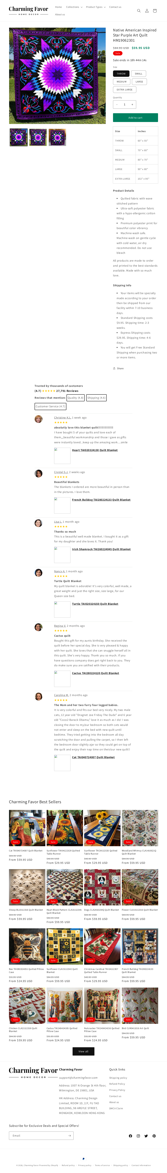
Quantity (117, 97)
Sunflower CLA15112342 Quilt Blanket (62, 971)
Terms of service (102, 1165)
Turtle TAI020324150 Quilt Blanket (95, 604)
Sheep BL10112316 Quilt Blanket (26, 909)
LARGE (139, 81)
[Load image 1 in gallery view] (19, 137)
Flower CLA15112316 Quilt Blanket (140, 909)
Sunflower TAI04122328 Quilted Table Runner (63, 852)
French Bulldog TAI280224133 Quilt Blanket (101, 500)
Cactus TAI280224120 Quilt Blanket (95, 673)
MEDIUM (122, 81)
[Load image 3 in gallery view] (57, 137)
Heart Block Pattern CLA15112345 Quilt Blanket (64, 911)
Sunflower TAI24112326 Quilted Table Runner (100, 852)
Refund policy (68, 1165)
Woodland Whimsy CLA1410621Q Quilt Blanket (139, 852)
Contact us (115, 1096)
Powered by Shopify (48, 1165)
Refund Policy (117, 1083)
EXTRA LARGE (125, 89)
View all (83, 1051)
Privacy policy (84, 1165)
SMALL (139, 73)
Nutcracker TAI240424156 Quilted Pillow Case (101, 1030)
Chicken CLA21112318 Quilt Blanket (23, 1030)
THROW (121, 73)
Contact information (141, 1165)
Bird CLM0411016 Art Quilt (135, 1028)
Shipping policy (118, 1077)
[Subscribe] (69, 1136)
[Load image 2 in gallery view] (38, 137)
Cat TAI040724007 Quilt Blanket (93, 757)
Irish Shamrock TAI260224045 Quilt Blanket (101, 549)
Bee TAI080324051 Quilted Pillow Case (26, 971)
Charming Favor (31, 1165)
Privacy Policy (117, 1090)
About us (114, 1102)
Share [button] (120, 368)
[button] (74, 7)
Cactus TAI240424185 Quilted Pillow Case (62, 1030)
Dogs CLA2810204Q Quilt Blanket (101, 909)
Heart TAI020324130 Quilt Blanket (95, 450)
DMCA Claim (116, 1108)
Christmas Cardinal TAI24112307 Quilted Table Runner (101, 971)
